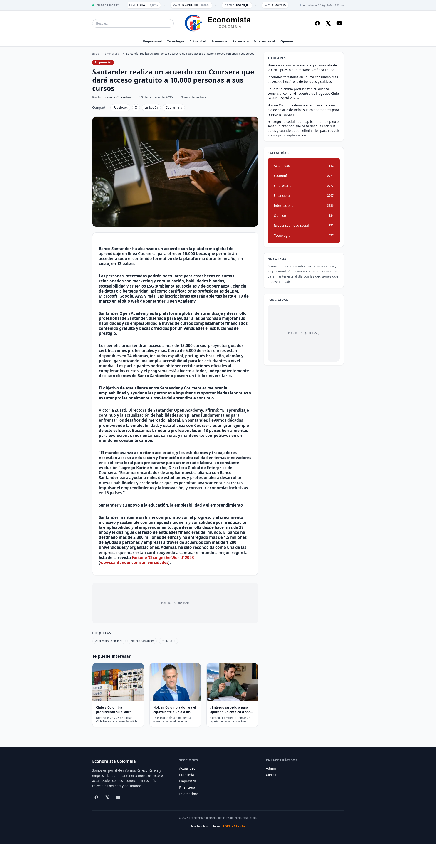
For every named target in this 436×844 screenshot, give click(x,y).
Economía (219, 41)
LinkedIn (151, 107)
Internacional (264, 41)
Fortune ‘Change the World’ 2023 (163, 557)
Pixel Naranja (234, 826)
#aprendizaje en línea (109, 641)
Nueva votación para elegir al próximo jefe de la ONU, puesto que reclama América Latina (302, 67)
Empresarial (152, 41)
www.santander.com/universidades (134, 562)
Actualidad (197, 41)
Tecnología (175, 41)
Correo (271, 775)
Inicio (95, 54)
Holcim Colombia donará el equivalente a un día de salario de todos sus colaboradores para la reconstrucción (303, 109)
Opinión (286, 41)
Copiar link (174, 107)
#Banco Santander (142, 641)
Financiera (241, 41)
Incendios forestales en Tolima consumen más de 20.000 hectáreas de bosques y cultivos (303, 79)
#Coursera (168, 641)
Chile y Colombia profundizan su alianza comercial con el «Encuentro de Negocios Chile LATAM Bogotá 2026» (303, 93)
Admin (271, 768)
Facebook (120, 107)
